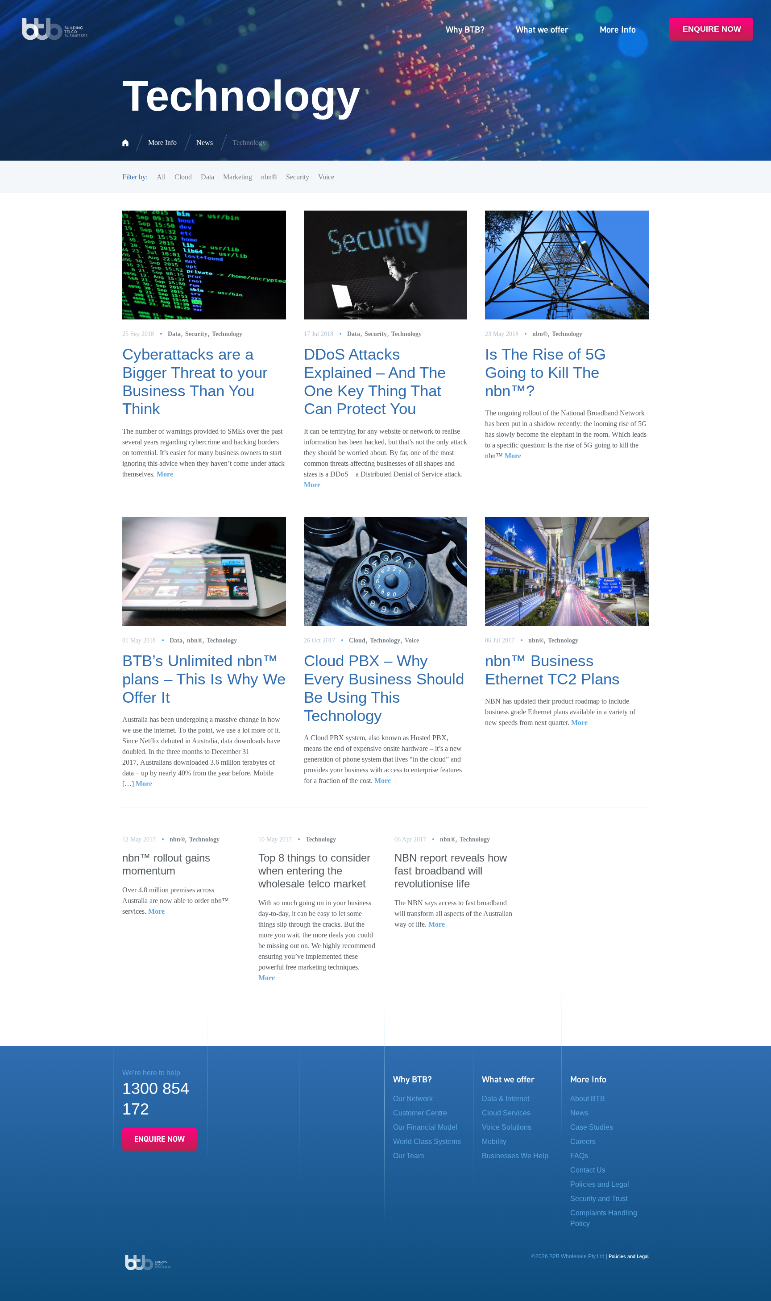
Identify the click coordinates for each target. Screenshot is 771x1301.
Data (207, 177)
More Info (618, 29)
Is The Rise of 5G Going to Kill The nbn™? (545, 372)
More (165, 474)
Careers (583, 1141)
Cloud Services (506, 1113)
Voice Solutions (506, 1127)
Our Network (413, 1098)
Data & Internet (505, 1098)
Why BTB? (465, 29)
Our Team (408, 1156)
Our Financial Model (425, 1127)
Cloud (183, 177)
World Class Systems (427, 1141)
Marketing (237, 177)
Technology (227, 334)
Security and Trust (598, 1198)
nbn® (269, 177)
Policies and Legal (599, 1184)
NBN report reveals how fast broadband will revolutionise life (450, 871)
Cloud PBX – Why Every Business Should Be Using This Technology (384, 688)
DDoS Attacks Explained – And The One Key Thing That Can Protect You (375, 381)
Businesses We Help (515, 1156)
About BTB (587, 1098)
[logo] (54, 28)
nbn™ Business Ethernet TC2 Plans (552, 670)
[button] (432, 1113)
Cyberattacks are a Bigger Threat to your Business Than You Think (195, 381)
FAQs (579, 1156)
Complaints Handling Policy (603, 1218)
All (161, 177)
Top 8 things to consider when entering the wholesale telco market (314, 871)
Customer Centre (420, 1113)
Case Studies (591, 1127)
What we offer (542, 29)
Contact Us (587, 1170)
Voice (326, 177)
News (204, 142)
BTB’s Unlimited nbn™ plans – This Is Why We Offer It (204, 679)
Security (297, 177)
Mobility (494, 1141)
